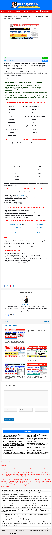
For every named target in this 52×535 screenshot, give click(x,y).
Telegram (17, 232)
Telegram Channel (10, 60)
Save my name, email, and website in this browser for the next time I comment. (24, 415)
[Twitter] (7, 286)
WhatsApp (40, 232)
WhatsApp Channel (10, 57)
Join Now (44, 58)
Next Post (47, 321)
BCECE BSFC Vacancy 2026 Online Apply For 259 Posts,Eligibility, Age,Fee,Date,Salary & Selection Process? (37, 440)
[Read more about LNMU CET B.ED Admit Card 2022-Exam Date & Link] (37, 351)
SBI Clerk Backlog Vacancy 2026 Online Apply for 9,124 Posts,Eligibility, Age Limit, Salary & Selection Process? (38, 435)
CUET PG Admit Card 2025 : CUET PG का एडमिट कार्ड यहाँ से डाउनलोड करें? (22, 85)
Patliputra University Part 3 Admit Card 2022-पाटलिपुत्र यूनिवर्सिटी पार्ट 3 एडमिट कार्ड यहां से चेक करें (15, 377)
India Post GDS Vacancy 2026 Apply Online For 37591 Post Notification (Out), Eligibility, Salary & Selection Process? (14, 435)
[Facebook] (4, 286)
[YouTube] (13, 315)
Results (26, 11)
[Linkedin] (13, 286)
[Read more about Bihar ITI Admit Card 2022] (15, 351)
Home (2, 11)
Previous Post (5, 321)
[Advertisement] (26, 154)
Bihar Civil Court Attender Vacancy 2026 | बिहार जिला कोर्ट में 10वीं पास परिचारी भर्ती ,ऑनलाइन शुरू (38, 453)
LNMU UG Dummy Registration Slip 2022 (36, 330)
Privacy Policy (13, 530)
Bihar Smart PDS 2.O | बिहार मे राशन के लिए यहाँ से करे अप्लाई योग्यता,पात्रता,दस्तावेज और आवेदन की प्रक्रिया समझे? (14, 454)
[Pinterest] (10, 286)
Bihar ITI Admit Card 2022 (11, 359)
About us (22, 530)
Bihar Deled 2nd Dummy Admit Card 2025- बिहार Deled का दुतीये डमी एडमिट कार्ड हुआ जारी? (26, 96)
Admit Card (18, 11)
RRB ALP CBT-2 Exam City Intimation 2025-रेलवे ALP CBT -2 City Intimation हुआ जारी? (26, 82)
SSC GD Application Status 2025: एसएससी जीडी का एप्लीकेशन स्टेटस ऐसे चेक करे (23, 87)
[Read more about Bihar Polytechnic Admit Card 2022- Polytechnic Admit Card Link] (37, 369)
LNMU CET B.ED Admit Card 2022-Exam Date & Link (36, 359)
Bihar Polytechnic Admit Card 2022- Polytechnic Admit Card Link (36, 377)
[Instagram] (11, 315)
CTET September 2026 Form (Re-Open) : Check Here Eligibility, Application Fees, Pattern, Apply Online (12, 449)
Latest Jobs (10, 11)
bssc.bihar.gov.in (34, 135)
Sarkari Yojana (45, 11)
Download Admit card (15, 224)
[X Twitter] (5, 315)
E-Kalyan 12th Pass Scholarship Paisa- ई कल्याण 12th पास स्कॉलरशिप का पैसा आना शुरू (15, 342)
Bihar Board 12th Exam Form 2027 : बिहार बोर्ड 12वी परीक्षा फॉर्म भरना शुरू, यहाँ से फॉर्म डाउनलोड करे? (37, 444)
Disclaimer (4, 530)
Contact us (13, 533)
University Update (34, 11)
